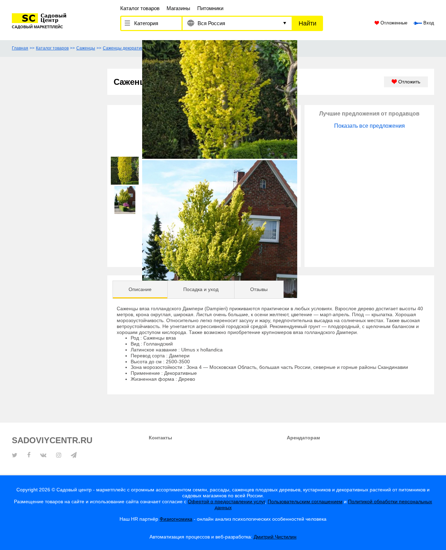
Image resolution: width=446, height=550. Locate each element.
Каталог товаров (140, 8)
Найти (307, 23)
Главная (20, 48)
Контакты (160, 437)
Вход (428, 23)
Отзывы (259, 289)
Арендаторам (303, 437)
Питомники (210, 8)
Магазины (178, 8)
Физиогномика (176, 519)
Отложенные (393, 23)
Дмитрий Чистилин (275, 537)
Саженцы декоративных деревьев (136, 48)
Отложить (408, 81)
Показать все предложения (369, 126)
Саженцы (85, 48)
